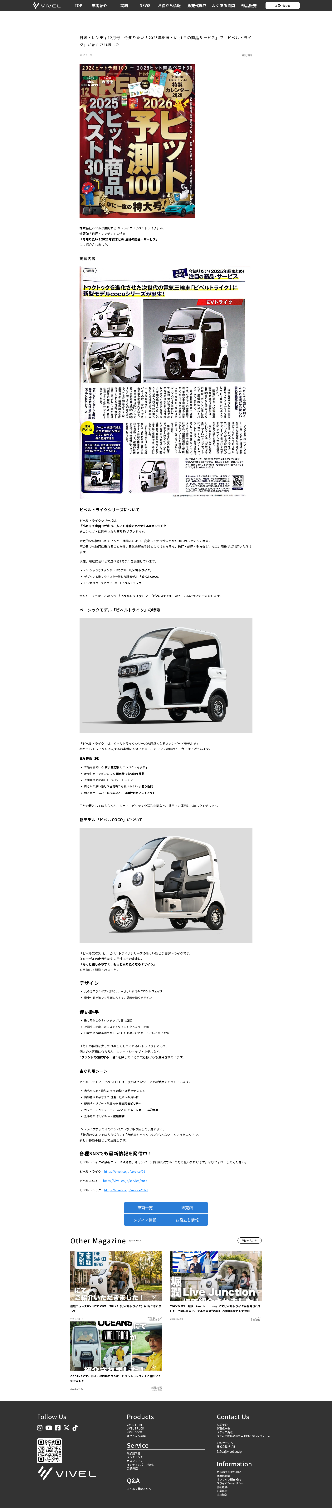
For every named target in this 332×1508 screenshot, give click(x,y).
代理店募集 (223, 1476)
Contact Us (233, 1416)
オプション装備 (136, 1436)
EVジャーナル (225, 1442)
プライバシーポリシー (230, 1483)
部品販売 (249, 5)
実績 (124, 5)
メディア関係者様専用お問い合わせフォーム (243, 1436)
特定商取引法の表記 (229, 1472)
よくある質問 (223, 5)
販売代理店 (197, 5)
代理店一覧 (223, 1428)
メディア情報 (145, 1220)
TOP (78, 5)
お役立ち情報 (169, 5)
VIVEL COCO (134, 1432)
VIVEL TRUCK (135, 1428)
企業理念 (222, 1491)
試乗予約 (222, 1425)
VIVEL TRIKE (135, 1425)
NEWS (144, 5)
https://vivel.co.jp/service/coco (125, 1180)
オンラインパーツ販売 (140, 1465)
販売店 (187, 1207)
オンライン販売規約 (229, 1479)
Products (140, 1416)
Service (138, 1445)
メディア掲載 (225, 1432)
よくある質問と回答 (139, 1489)
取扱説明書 (133, 1453)
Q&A (133, 1480)
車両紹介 (99, 5)
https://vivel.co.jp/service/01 (124, 1171)
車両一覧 (145, 1207)
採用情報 (222, 1494)
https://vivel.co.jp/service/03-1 (126, 1190)
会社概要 (222, 1487)
